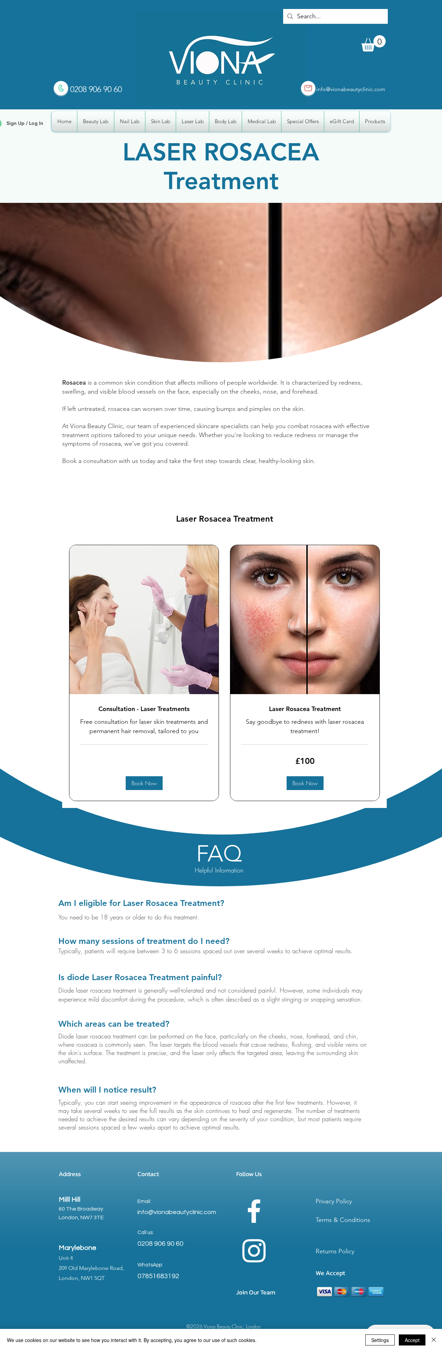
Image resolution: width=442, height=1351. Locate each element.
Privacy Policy (334, 1201)
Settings (380, 1340)
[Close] (434, 1339)
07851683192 (158, 1276)
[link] (144, 709)
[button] (373, 43)
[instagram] (254, 1250)
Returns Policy (335, 1251)
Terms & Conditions (343, 1220)
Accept (412, 1340)
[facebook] (254, 1211)
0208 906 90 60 (160, 1243)
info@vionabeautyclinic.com (350, 89)
